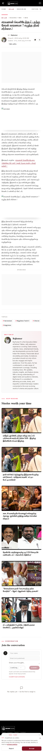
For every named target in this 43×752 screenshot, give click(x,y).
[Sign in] (39, 3)
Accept (31, 748)
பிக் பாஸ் (11, 9)
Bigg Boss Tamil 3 (22, 321)
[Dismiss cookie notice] (40, 738)
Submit (34, 667)
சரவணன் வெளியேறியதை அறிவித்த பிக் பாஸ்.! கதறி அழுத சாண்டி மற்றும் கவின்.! (19, 163)
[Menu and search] (3, 3)
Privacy (9, 732)
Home (4, 9)
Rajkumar (14, 35)
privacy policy (12, 744)
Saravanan (7, 321)
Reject (11, 748)
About (4, 732)
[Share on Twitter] (39, 40)
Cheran (36, 321)
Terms (16, 732)
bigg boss (7, 325)
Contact (23, 732)
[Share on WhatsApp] (35, 40)
